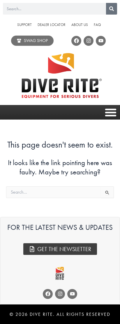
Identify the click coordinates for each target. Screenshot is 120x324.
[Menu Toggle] (111, 112)
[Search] (111, 9)
